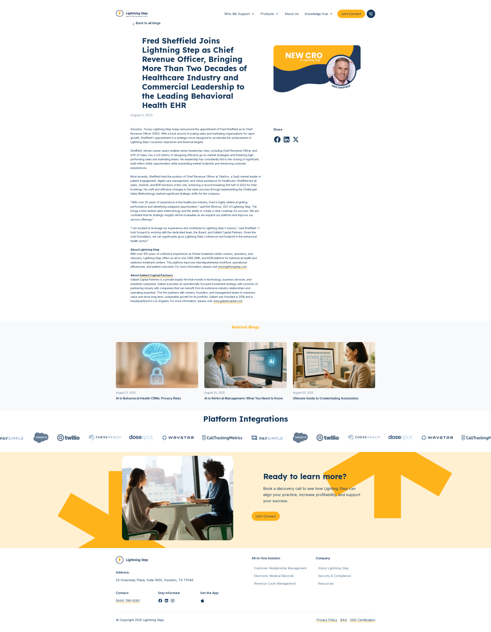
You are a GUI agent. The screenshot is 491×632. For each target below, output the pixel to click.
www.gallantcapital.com (227, 301)
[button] (239, 14)
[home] (132, 14)
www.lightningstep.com (232, 266)
